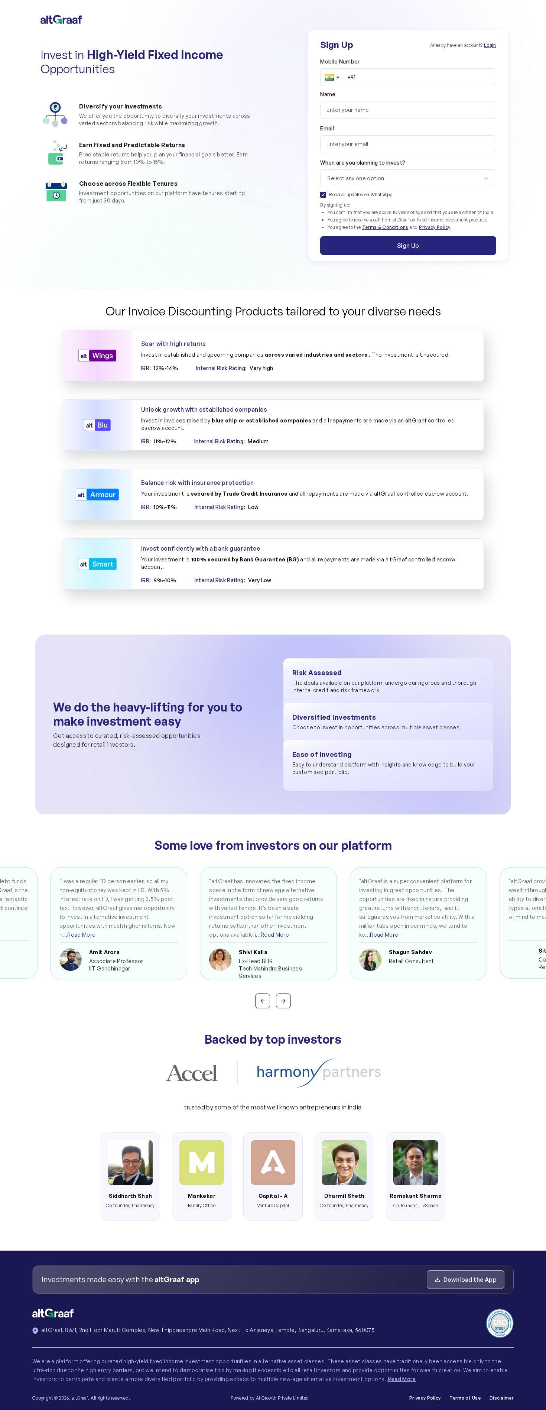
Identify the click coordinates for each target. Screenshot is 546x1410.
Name (327, 94)
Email (327, 128)
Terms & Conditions (385, 227)
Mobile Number (340, 61)
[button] (332, 77)
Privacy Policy (434, 227)
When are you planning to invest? (362, 170)
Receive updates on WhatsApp (360, 194)
